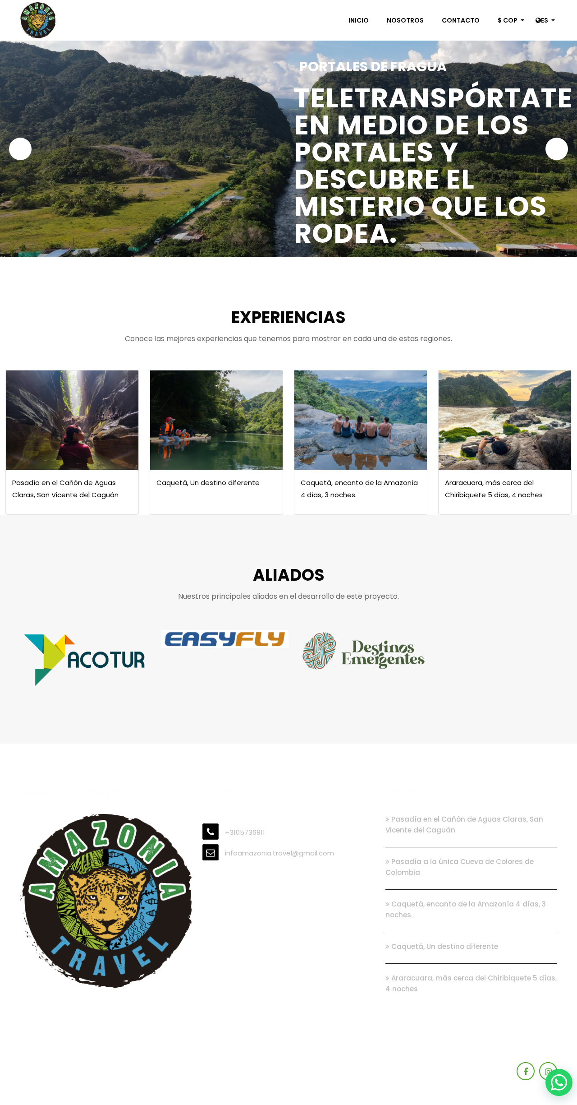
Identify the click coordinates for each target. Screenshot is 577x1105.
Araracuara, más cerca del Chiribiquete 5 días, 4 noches (471, 983)
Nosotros (405, 20)
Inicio (358, 20)
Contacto (461, 20)
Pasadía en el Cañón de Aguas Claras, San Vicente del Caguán (464, 824)
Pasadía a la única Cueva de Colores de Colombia (459, 867)
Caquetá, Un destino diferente (443, 946)
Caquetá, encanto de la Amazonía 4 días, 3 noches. (465, 909)
